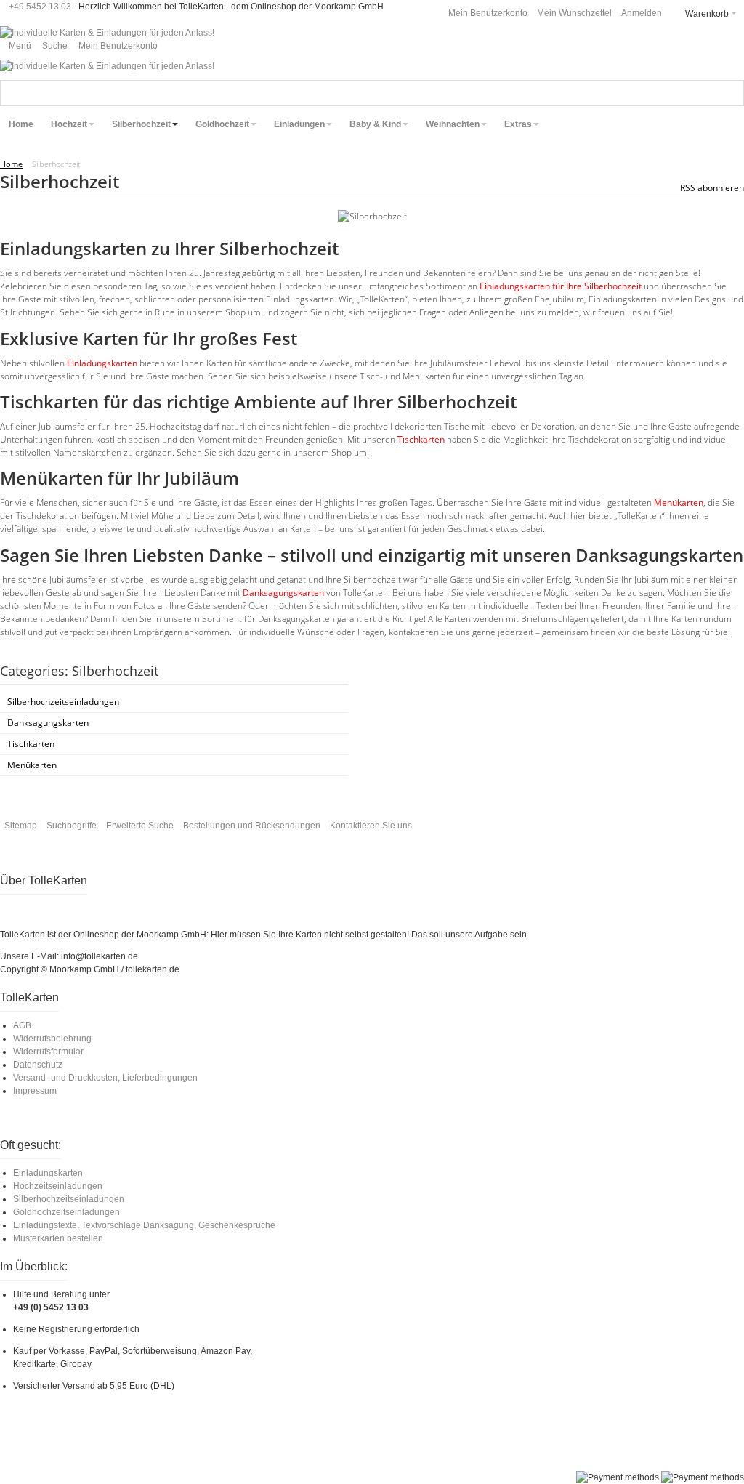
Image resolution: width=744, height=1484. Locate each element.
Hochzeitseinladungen (57, 1186)
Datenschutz (37, 1065)
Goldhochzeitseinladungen (66, 1212)
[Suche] (731, 93)
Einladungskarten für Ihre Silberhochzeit (561, 286)
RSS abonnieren (712, 188)
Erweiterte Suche (140, 825)
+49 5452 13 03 (40, 6)
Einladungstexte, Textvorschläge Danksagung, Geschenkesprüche (144, 1225)
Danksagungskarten (283, 592)
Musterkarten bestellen (58, 1238)
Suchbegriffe (71, 825)
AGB (22, 1025)
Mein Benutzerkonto (487, 13)
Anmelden (641, 13)
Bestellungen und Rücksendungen (251, 825)
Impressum (35, 1091)
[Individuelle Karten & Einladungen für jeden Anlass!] (107, 33)
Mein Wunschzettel (574, 13)
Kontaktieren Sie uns (371, 825)
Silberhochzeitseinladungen (68, 1199)
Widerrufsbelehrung (52, 1038)
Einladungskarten (102, 363)
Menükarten (678, 502)
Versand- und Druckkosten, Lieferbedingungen (105, 1078)
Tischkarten (421, 439)
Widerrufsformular (48, 1052)
